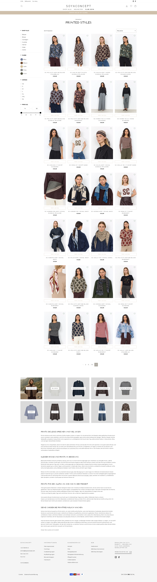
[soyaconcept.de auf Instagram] (116, 557)
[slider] (21, 113)
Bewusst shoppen (49, 557)
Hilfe (21, 1)
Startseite (78, 19)
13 (92, 364)
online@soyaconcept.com (27, 550)
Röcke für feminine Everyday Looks (82, 475)
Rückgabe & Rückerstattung (75, 554)
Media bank (94, 546)
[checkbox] (31, 35)
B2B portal (28, 1)
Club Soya (47, 549)
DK (122, 574)
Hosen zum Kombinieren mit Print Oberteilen (54, 499)
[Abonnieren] (131, 552)
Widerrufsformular (73, 562)
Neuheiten (78, 9)
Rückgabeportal (72, 551)
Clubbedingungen (49, 551)
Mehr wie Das (55, 69)
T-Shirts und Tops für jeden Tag (49, 493)
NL (134, 574)
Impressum (47, 559)
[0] (131, 6)
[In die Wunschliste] (64, 36)
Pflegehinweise (72, 557)
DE (129, 574)
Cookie (21, 574)
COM (125, 574)
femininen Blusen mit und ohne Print (67, 448)
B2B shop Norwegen (97, 551)
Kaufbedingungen (49, 554)
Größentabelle (72, 559)
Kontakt (70, 546)
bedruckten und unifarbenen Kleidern (57, 468)
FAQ (69, 549)
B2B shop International (97, 549)
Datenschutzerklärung (31, 574)
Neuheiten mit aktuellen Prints (65, 516)
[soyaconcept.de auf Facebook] (119, 557)
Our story (34, 1)
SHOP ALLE (67, 9)
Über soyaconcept (49, 546)
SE (131, 574)
